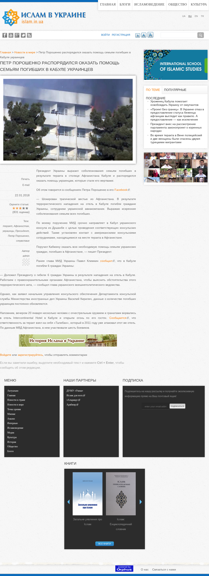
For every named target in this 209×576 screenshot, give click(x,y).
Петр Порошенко (18, 235)
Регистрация (121, 34)
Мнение (11, 414)
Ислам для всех (75, 395)
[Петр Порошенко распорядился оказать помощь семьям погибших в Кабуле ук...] (68, 159)
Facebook (121, 189)
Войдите (5, 354)
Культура (199, 4)
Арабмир (71, 404)
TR (202, 16)
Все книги (104, 544)
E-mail (26, 185)
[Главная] (44, 17)
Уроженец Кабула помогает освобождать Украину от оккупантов (174, 103)
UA (183, 16)
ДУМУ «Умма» (75, 390)
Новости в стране (16, 400)
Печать (25, 179)
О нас (145, 569)
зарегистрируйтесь (30, 354)
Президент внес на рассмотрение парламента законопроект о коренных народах (176, 127)
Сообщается (117, 317)
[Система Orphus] (124, 570)
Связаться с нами (164, 569)
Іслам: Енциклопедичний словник (121, 524)
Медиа (10, 432)
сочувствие (23, 240)
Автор (26, 251)
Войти (105, 34)
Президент (22, 231)
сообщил (106, 260)
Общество (177, 4)
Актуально (12, 390)
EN (196, 16)
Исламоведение (149, 4)
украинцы (8, 231)
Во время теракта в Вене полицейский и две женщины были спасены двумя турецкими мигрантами (176, 139)
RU (190, 16)
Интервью (12, 423)
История (11, 442)
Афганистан (21, 226)
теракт (7, 226)
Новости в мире (24, 52)
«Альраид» (72, 400)
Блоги (125, 4)
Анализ (11, 418)
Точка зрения (14, 409)
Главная (108, 4)
